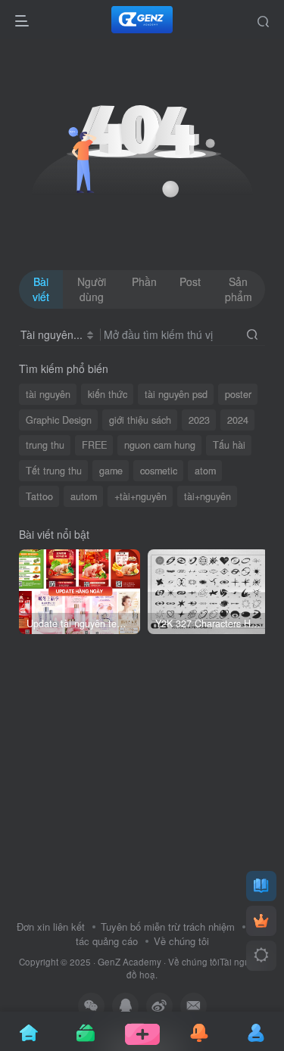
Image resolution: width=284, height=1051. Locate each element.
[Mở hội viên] (261, 921)
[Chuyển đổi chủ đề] (261, 956)
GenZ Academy (129, 962)
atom (205, 470)
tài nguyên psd (176, 394)
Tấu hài (229, 445)
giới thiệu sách (140, 420)
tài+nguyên (207, 496)
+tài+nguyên (140, 496)
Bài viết (41, 289)
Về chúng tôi (181, 941)
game (111, 470)
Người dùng (91, 289)
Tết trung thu (54, 470)
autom (83, 496)
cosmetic (158, 470)
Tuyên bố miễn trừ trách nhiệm (168, 926)
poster (238, 394)
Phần (144, 281)
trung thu (45, 445)
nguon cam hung (159, 445)
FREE (94, 445)
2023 (199, 420)
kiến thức (107, 394)
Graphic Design (59, 420)
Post (190, 281)
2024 (237, 420)
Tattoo (39, 496)
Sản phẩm (238, 289)
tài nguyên (48, 394)
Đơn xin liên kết (51, 926)
